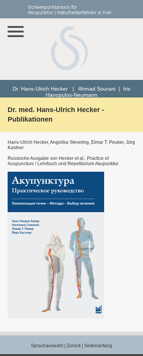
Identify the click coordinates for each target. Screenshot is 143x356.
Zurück (74, 345)
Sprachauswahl (47, 345)
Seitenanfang (98, 345)
